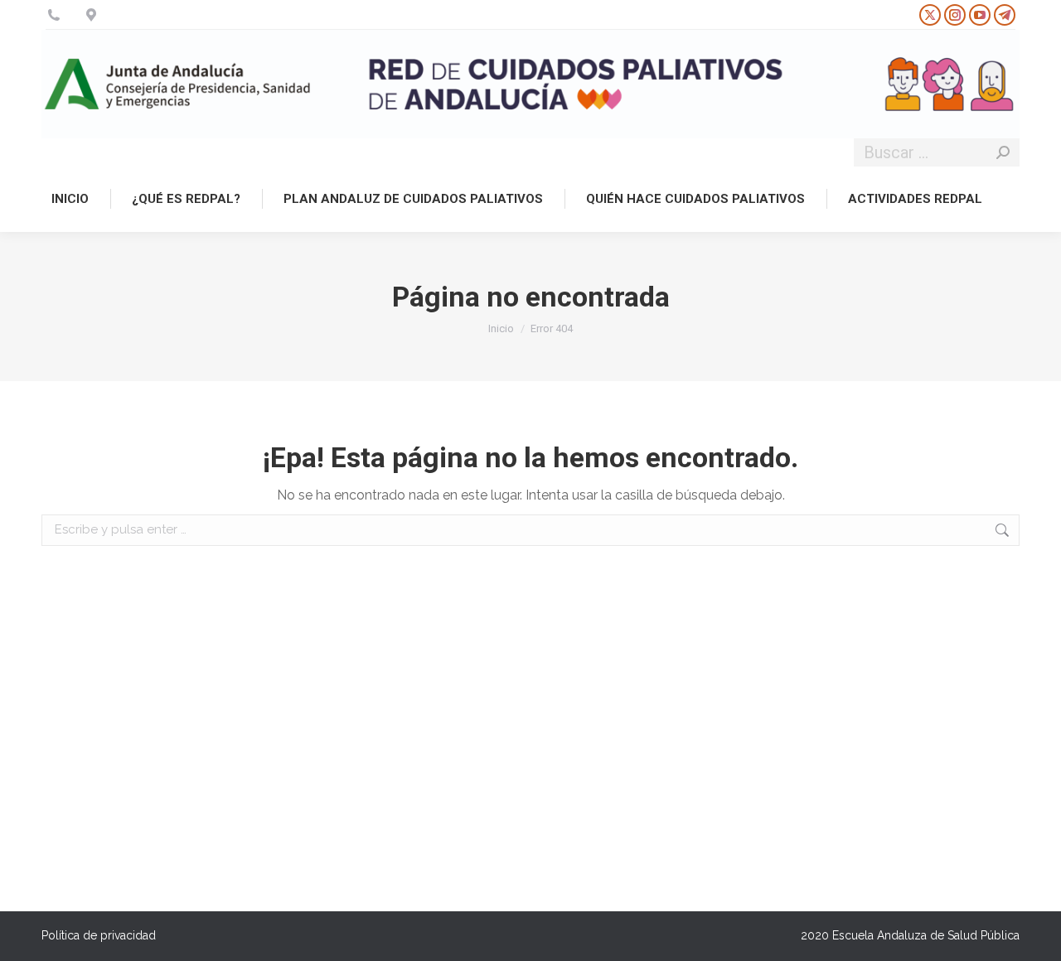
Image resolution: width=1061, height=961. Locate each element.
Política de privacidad (98, 935)
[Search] (1003, 152)
